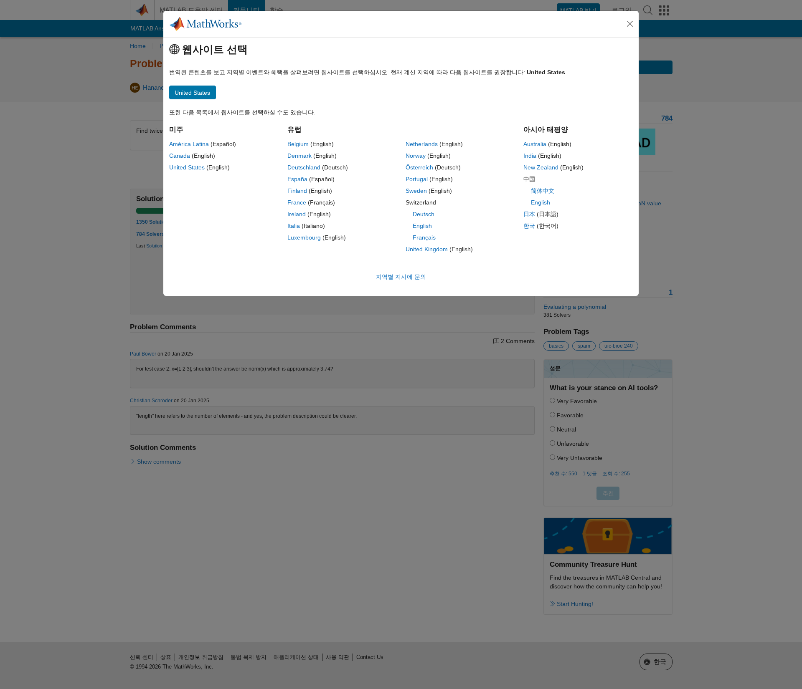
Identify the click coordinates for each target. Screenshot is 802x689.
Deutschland (303, 167)
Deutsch (423, 214)
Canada (179, 155)
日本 (529, 214)
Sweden (416, 190)
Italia (293, 225)
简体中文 (542, 190)
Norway (416, 155)
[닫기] (630, 24)
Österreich (419, 167)
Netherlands (422, 144)
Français (424, 237)
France (296, 202)
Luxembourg (304, 237)
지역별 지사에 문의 (401, 276)
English (422, 225)
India (529, 155)
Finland (297, 190)
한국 (529, 225)
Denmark (299, 155)
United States (187, 167)
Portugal (417, 179)
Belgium (298, 144)
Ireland (296, 214)
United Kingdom (427, 249)
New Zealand (540, 167)
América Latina (189, 144)
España (297, 179)
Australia (534, 144)
